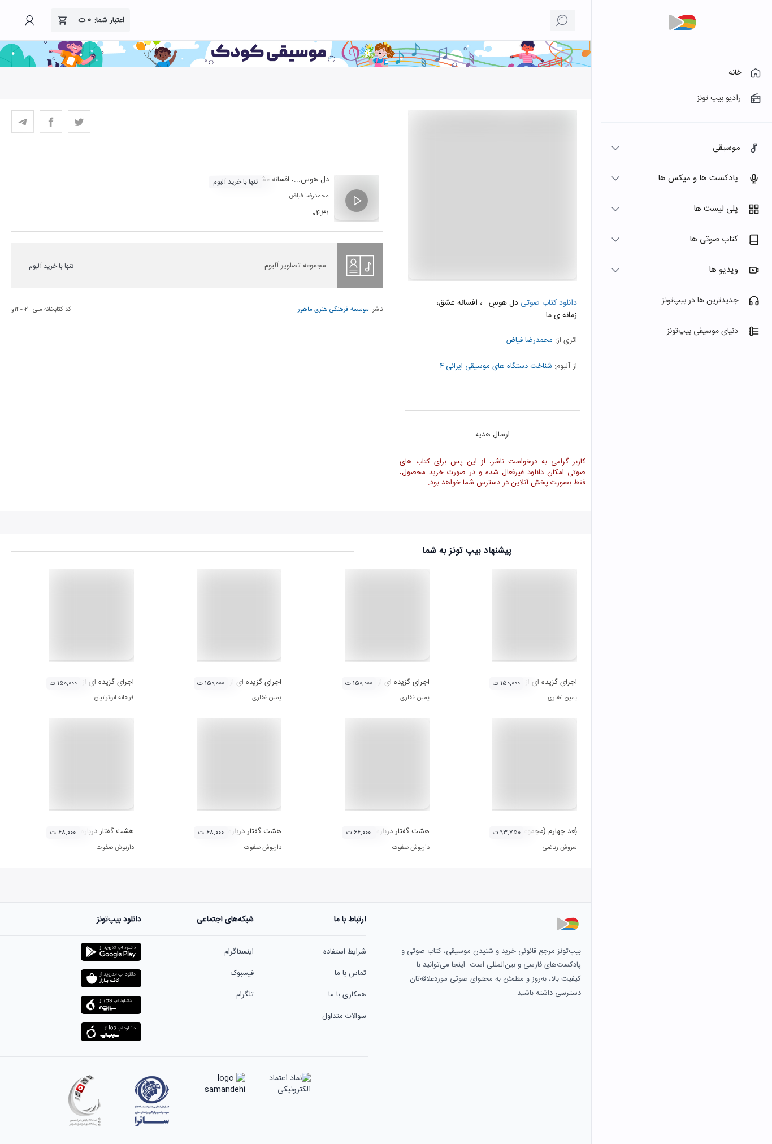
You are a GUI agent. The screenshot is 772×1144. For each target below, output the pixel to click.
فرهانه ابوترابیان (114, 698)
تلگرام (245, 995)
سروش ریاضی (560, 848)
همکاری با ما (347, 995)
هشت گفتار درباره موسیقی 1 (386, 831)
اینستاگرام (239, 952)
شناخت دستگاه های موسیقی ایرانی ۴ (496, 366)
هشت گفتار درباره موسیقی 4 (90, 831)
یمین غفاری (562, 698)
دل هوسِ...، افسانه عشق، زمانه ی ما (275, 180)
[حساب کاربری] (29, 20)
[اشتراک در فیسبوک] (51, 121)
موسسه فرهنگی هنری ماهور (333, 310)
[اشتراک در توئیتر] (79, 121)
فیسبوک (242, 973)
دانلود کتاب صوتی (547, 303)
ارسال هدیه (492, 434)
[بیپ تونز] (682, 23)
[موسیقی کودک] (295, 65)
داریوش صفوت (411, 848)
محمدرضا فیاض (529, 340)
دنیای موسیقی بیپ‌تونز (702, 331)
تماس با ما (350, 973)
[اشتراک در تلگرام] (22, 121)
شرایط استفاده (344, 952)
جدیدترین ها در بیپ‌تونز (700, 300)
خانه (734, 73)
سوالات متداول (344, 1016)
